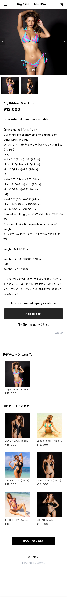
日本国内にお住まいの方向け (34, 324)
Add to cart (33, 314)
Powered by (29, 562)
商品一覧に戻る (33, 541)
